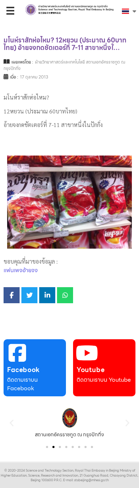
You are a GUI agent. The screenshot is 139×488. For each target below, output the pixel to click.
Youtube (90, 370)
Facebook (23, 370)
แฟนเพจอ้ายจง (21, 270)
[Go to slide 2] (53, 447)
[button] (11, 422)
